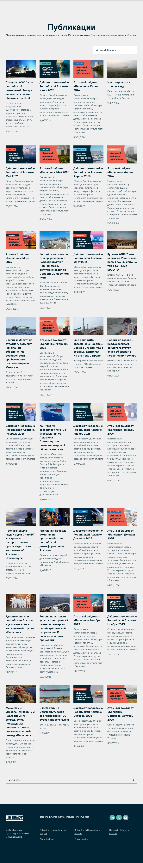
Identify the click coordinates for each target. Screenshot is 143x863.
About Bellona (46, 839)
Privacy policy (81, 839)
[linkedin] (112, 817)
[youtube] (125, 817)
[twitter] (119, 817)
